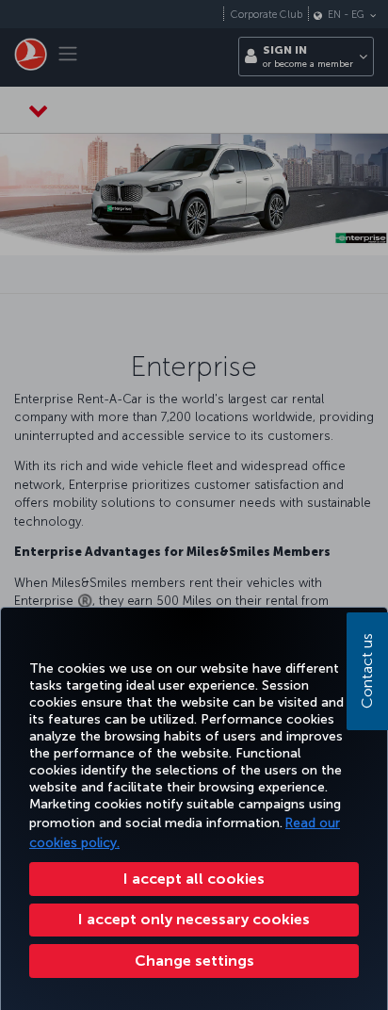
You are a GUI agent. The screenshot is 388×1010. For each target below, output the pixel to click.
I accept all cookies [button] (194, 879)
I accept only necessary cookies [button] (194, 919)
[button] (194, 961)
